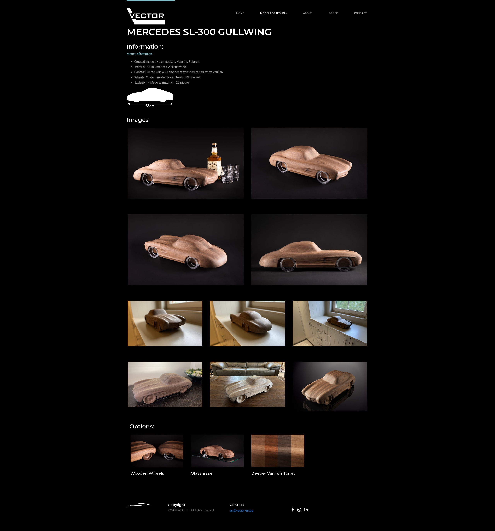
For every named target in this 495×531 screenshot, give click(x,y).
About (307, 13)
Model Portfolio (272, 13)
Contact (360, 13)
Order (333, 13)
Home (240, 13)
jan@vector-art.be (241, 510)
